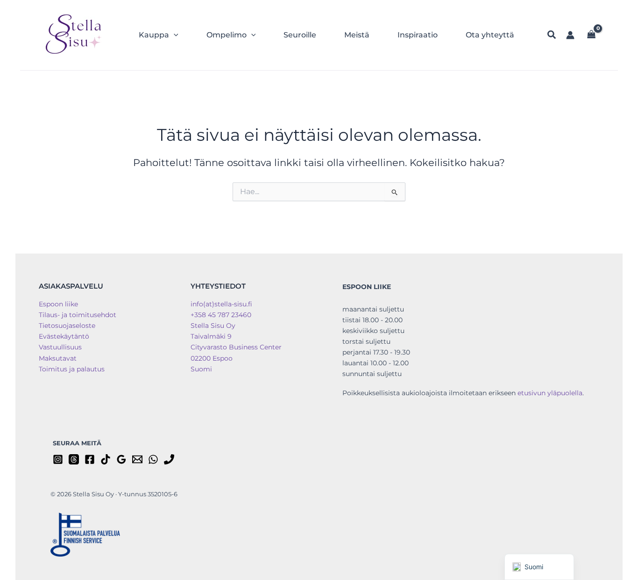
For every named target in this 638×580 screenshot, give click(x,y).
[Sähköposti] (137, 459)
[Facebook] (90, 459)
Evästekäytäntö (64, 336)
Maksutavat (58, 358)
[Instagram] (58, 459)
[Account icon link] (570, 35)
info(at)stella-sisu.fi (221, 304)
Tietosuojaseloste (67, 325)
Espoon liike (58, 304)
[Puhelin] (169, 459)
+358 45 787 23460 (221, 315)
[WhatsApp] (153, 459)
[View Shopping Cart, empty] (591, 35)
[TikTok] (105, 459)
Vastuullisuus (60, 347)
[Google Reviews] (121, 459)
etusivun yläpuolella (549, 393)
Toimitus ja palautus (72, 369)
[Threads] (74, 459)
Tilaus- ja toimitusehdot (77, 315)
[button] (173, 35)
